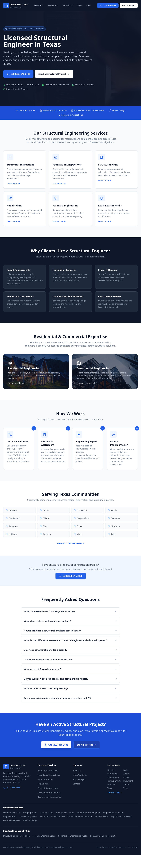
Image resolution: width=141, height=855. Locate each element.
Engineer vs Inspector (113, 812)
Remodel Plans (101, 816)
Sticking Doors (46, 812)
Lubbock (111, 784)
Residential (53, 5)
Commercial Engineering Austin (73, 836)
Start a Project (128, 5)
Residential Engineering (49, 792)
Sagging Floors (30, 812)
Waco (109, 788)
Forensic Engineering (48, 788)
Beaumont (128, 781)
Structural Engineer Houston (16, 836)
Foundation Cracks (11, 812)
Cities (79, 5)
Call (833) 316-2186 (20, 73)
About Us (77, 770)
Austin (126, 773)
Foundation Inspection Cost (52, 816)
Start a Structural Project (52, 73)
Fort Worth (112, 773)
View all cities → (114, 792)
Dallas (126, 770)
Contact (76, 783)
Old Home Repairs (11, 820)
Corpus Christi (114, 781)
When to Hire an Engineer (89, 812)
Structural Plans (45, 779)
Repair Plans (44, 783)
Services (38, 5)
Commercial (67, 5)
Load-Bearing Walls (28, 816)
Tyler (125, 788)
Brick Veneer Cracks (65, 812)
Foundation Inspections (49, 775)
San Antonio (113, 777)
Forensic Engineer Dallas (43, 836)
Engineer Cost (9, 816)
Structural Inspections (48, 770)
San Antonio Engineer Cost (102, 836)
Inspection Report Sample (80, 816)
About (88, 5)
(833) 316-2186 (13, 787)
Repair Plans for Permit (121, 816)
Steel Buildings (30, 820)
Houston (111, 770)
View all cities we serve (69, 543)
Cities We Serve (80, 775)
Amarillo (127, 784)
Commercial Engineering (49, 797)
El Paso (126, 777)
